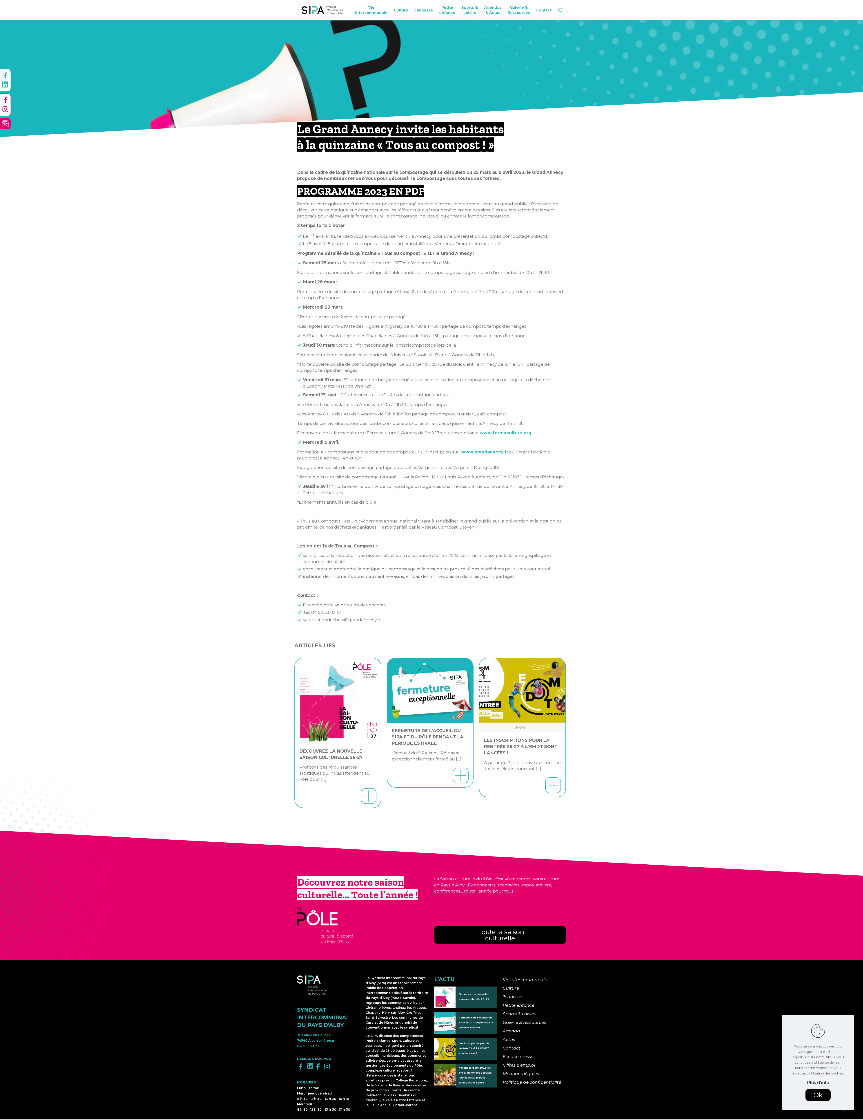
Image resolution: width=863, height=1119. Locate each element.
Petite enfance (518, 1005)
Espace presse (518, 1056)
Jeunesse (512, 996)
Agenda (511, 1031)
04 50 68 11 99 (308, 1046)
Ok (818, 1095)
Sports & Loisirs (519, 1013)
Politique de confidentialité (532, 1082)
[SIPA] (322, 10)
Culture (511, 988)
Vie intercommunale (525, 979)
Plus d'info (818, 1082)
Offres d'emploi (519, 1065)
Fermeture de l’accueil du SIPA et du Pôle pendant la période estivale (427, 737)
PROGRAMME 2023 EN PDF (360, 191)
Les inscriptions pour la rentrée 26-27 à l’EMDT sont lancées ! (521, 747)
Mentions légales (521, 1073)
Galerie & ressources (524, 1022)
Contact (511, 1048)
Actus (509, 1039)
